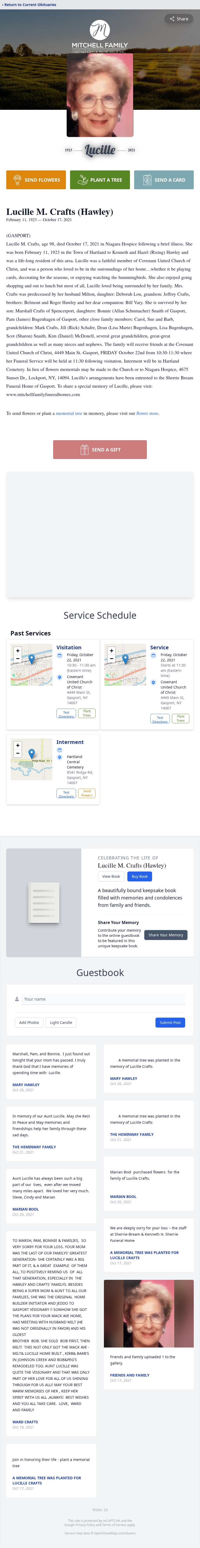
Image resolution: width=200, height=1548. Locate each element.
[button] (31, 659)
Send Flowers (86, 793)
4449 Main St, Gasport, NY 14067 (79, 697)
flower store (147, 413)
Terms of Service (114, 1525)
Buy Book (140, 876)
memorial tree (69, 413)
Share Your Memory (166, 934)
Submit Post (170, 1022)
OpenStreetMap (105, 1533)
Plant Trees (87, 713)
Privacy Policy (85, 1525)
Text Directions (66, 714)
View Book (111, 876)
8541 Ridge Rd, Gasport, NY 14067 (80, 777)
